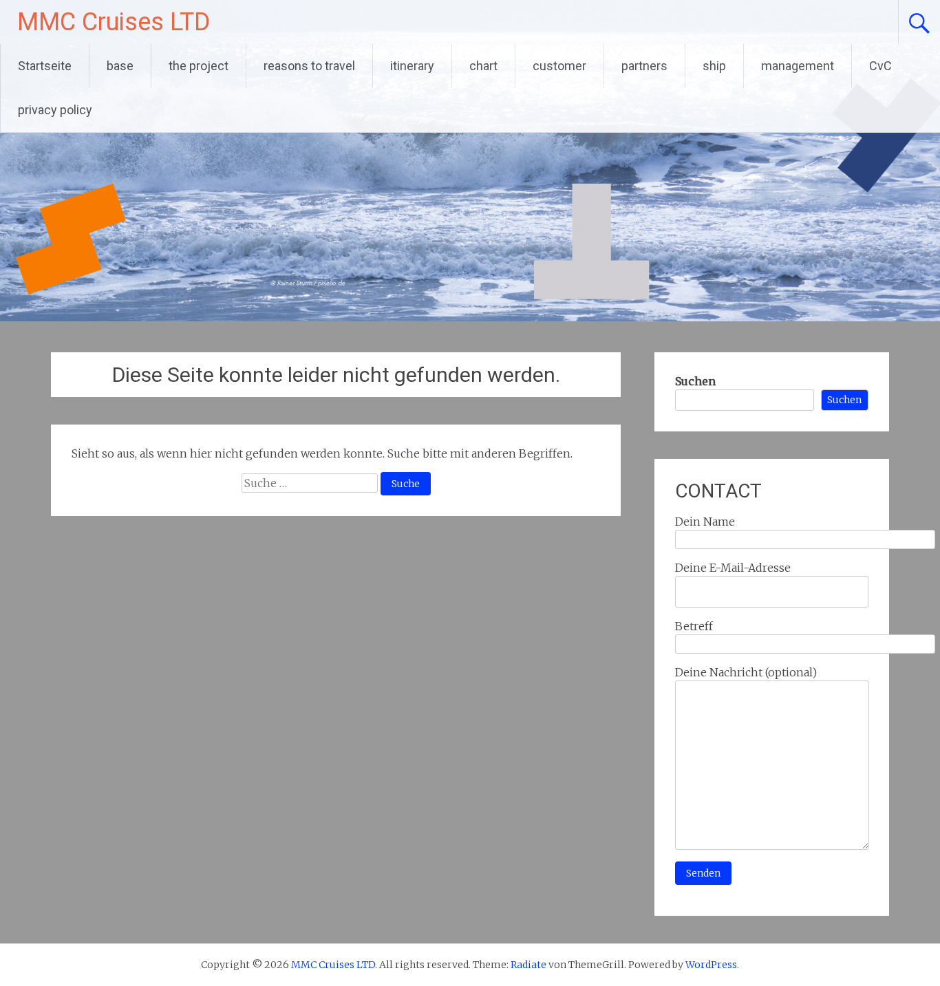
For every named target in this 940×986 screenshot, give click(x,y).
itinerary (412, 65)
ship (714, 65)
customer (559, 65)
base (120, 65)
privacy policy (55, 110)
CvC (880, 65)
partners (644, 65)
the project (198, 65)
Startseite (45, 65)
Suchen (695, 381)
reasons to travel (309, 65)
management (797, 65)
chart (483, 65)
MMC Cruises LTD (113, 22)
